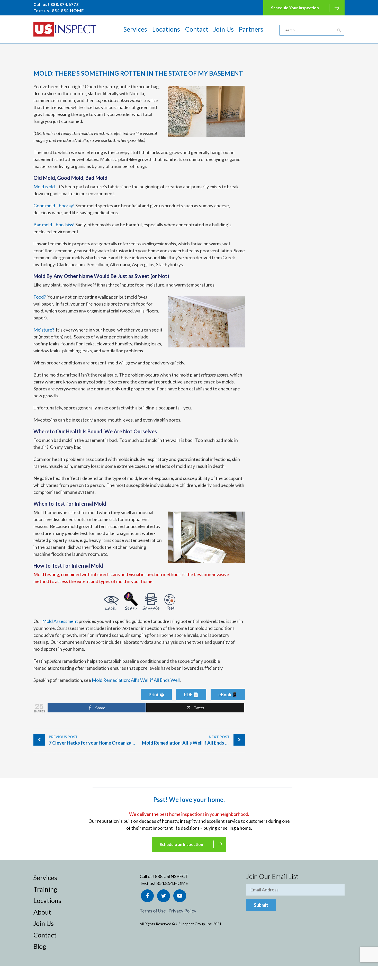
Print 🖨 (156, 694)
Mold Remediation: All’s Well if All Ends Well (136, 680)
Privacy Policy (182, 911)
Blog (39, 946)
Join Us (223, 29)
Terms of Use (153, 911)
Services (135, 29)
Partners (251, 29)
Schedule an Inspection (181, 844)
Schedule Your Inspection (295, 7)
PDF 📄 (191, 694)
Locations (166, 29)
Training (45, 889)
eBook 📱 (227, 694)
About (42, 912)
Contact (196, 29)
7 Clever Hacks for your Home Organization (94, 740)
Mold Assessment (60, 621)
